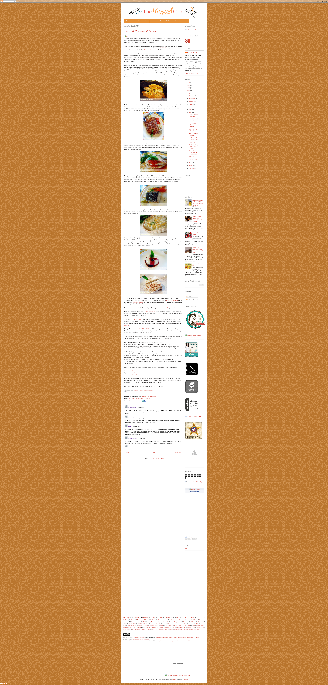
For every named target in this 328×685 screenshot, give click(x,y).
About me (131, 398)
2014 (188, 85)
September (192, 101)
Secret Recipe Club (175, 622)
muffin (148, 627)
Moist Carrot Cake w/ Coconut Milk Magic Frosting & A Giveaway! (197, 202)
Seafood (170, 629)
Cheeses (193, 622)
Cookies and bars (162, 620)
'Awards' (165, 308)
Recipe (154, 618)
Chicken (170, 624)
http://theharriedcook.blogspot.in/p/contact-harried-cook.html (175, 641)
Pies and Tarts (135, 622)
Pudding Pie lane (150, 312)
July (190, 107)
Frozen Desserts (200, 625)
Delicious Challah (193, 157)
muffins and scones (143, 624)
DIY (194, 627)
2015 (188, 82)
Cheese (140, 625)
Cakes (194, 620)
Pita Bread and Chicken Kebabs (194, 138)
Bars (189, 625)
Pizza (130, 627)
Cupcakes (200, 622)
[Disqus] (153, 425)
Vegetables (125, 622)
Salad (166, 629)
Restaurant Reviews (165, 21)
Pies (156, 629)
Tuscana (141, 390)
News (186, 538)
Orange (148, 629)
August (191, 104)
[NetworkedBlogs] (194, 489)
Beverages (189, 627)
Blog (186, 536)
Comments (190, 299)
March (191, 166)
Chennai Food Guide (160, 48)
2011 (188, 93)
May (190, 112)
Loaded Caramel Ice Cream (194, 120)
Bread (132, 620)
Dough (185, 618)
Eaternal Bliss (134, 375)
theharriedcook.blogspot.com (141, 639)
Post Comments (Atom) (157, 458)
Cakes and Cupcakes (131, 625)
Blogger (186, 680)
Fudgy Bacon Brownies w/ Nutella (193, 124)
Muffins (125, 620)
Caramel (164, 624)
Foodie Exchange (200, 627)
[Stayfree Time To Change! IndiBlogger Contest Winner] (191, 357)
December (192, 96)
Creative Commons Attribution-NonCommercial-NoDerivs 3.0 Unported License (177, 637)
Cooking (146, 625)
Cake (124, 625)
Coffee (172, 627)
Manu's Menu (138, 319)
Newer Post (129, 452)
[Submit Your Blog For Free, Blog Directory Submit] (188, 537)
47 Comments (152, 396)
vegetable (154, 627)
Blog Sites (196, 536)
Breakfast (136, 618)
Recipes (154, 21)
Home (128, 21)
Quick (197, 624)
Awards (185, 21)
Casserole (160, 627)
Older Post (178, 452)
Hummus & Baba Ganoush (193, 134)
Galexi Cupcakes (135, 373)
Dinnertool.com (189, 549)
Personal (186, 539)
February (191, 168)
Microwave (137, 629)
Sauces (170, 625)
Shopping (188, 538)
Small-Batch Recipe (180, 627)
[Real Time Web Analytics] (3, 684)
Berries (201, 620)
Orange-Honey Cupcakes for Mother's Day (193, 152)
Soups (139, 627)
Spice (144, 627)
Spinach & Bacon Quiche (196, 265)
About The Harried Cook (141, 21)
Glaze (129, 629)
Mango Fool (192, 142)
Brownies (158, 624)
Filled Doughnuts (193, 159)
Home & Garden (194, 538)
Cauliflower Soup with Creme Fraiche (193, 146)
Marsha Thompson (139, 637)
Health (196, 539)
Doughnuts (176, 624)
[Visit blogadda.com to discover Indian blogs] (177, 675)
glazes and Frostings (188, 629)
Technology (189, 539)
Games (191, 538)
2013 (188, 88)
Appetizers (186, 622)
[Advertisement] (192, 579)
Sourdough (176, 629)
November (192, 99)
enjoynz (174, 680)
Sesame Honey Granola (193, 130)
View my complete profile (192, 73)
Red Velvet (161, 629)
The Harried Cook (192, 53)
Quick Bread (132, 624)
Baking (126, 617)
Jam (133, 629)
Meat (166, 625)
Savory (202, 624)
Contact (177, 21)
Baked (193, 618)
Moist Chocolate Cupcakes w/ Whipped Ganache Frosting (197, 219)
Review (152, 390)
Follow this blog (194, 491)
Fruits (161, 625)
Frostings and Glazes (143, 620)
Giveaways (125, 627)
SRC (143, 622)
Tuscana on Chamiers (150, 50)
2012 (188, 91)
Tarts (181, 629)
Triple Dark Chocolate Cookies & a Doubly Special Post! (197, 250)
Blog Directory (192, 536)
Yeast (153, 620)
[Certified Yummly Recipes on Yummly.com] (194, 337)
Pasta (153, 629)
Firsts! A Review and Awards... (193, 115)
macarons (126, 325)
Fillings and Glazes (154, 625)
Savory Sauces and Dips (153, 622)
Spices (175, 625)
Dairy (193, 625)
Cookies (125, 624)
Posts (189, 296)
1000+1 (133, 371)
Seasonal (165, 622)
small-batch (196, 629)
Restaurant (147, 390)
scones (184, 625)
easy (180, 625)
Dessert (145, 618)
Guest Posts (184, 624)
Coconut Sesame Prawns (196, 234)
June (190, 110)
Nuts (177, 618)
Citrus (201, 618)
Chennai (136, 390)
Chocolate (169, 618)
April (190, 163)
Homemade (191, 624)
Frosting (124, 629)
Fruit (161, 618)
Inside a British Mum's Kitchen (143, 329)
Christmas (167, 627)
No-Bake (143, 629)
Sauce (135, 627)
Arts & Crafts (193, 539)
